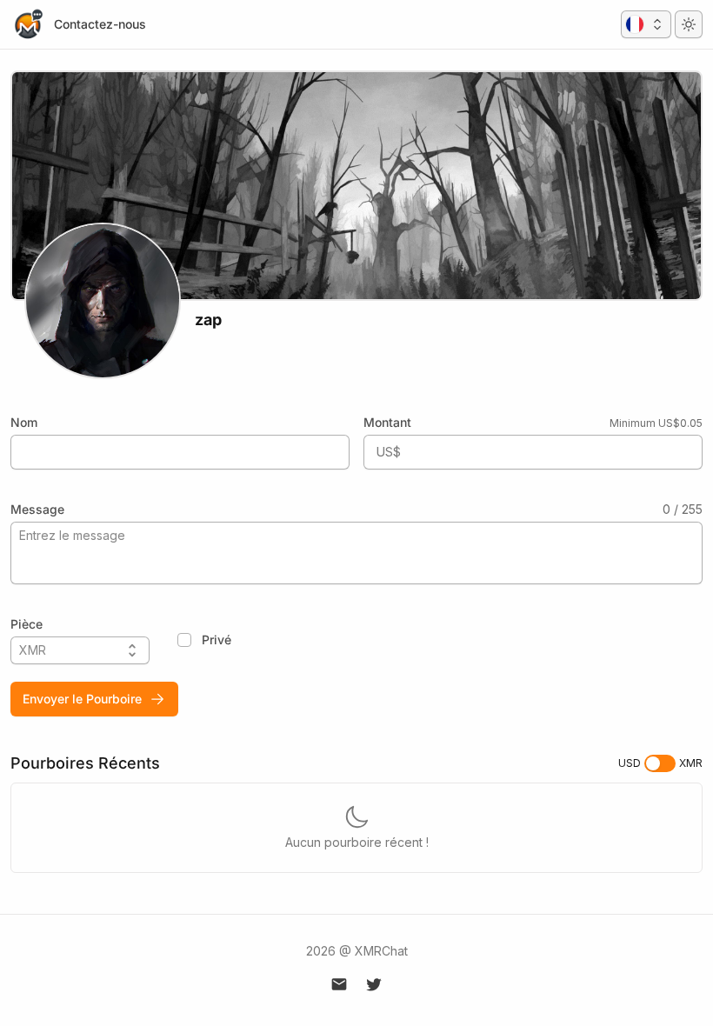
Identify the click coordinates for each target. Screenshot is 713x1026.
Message (37, 509)
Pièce (26, 623)
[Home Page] (27, 24)
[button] (646, 24)
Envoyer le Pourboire (82, 698)
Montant (387, 422)
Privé (216, 639)
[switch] (660, 763)
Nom (23, 422)
